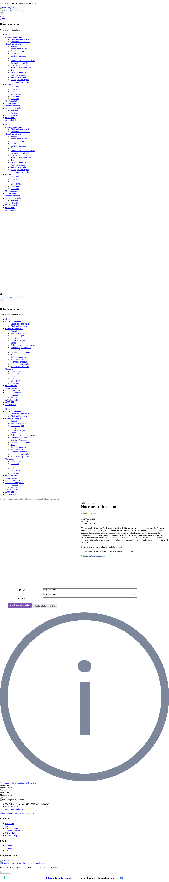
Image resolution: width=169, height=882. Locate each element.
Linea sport (15, 96)
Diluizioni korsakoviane (20, 41)
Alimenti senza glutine (14, 108)
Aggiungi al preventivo (44, 606)
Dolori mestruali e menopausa (23, 60)
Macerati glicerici (12, 106)
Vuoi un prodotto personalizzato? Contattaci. (18, 783)
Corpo (13, 58)
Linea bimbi (16, 94)
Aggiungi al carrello (20, 605)
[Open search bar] (1, 295)
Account (3, 16)
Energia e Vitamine (19, 65)
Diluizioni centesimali (20, 39)
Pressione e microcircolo (21, 68)
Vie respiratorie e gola (20, 79)
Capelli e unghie (17, 51)
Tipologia (21, 589)
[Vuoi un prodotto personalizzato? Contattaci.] (84, 781)
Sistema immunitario (19, 72)
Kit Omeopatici (11, 115)
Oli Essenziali (11, 101)
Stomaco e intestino (19, 77)
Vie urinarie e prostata (20, 82)
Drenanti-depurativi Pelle (21, 63)
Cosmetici (9, 84)
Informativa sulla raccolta (59, 878)
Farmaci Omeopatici (13, 37)
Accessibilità (10, 120)
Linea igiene (16, 91)
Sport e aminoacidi (18, 75)
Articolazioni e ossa (19, 49)
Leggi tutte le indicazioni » (95, 556)
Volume (21, 598)
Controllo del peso (18, 56)
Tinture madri (11, 103)
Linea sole (15, 98)
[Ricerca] (2, 13)
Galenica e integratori (14, 44)
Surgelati (14, 113)
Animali (14, 46)
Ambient (14, 110)
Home (7, 34)
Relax (13, 70)
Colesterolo (15, 53)
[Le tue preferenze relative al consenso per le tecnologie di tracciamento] (4, 877)
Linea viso (15, 89)
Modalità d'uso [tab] (6, 788)
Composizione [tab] (6, 790)
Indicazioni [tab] (4, 785)
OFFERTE (10, 117)
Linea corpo (16, 87)
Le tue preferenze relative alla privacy (96, 878)
